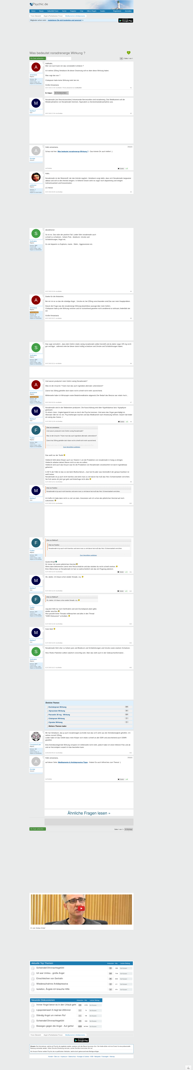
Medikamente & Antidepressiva (75, 1035)
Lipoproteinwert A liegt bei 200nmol (53, 1009)
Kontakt (50, 1056)
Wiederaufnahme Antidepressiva (52, 983)
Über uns (56, 1056)
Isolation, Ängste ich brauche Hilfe (52, 988)
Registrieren (117, 11)
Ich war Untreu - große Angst (50, 972)
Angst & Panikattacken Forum (53, 1035)
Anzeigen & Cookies (83, 1056)
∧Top (188, 1067)
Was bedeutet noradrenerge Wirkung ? (57, 52)
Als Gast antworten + (37, 58)
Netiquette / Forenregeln (101, 1056)
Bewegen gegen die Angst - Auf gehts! (55, 1025)
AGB (91, 1056)
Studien (102, 11)
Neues (41, 11)
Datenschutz (72, 1056)
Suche (64, 11)
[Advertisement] (89, 522)
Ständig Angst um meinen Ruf (50, 1015)
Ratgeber (73, 11)
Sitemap (112, 1056)
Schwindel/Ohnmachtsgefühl (50, 967)
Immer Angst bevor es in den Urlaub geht (56, 1004)
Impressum (64, 1056)
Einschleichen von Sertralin (49, 978)
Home (33, 11)
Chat (81, 11)
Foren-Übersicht (36, 1035)
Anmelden (128, 11)
